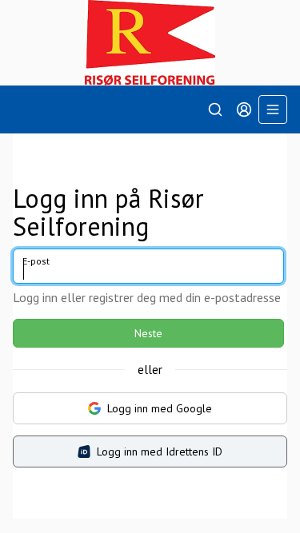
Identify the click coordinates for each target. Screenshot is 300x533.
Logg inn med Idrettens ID (159, 451)
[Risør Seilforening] (150, 43)
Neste (148, 333)
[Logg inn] (244, 109)
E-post (36, 261)
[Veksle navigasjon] (272, 109)
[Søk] (215, 109)
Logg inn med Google (159, 408)
